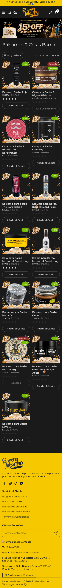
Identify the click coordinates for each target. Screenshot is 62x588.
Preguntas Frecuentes (14, 496)
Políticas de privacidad (14, 506)
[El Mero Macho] (30, 12)
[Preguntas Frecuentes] (15, 12)
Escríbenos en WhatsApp (20, 575)
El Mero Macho (40, 581)
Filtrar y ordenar (13, 55)
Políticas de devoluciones (16, 511)
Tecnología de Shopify (14, 584)
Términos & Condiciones (15, 516)
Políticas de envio (12, 501)
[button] (9, 12)
